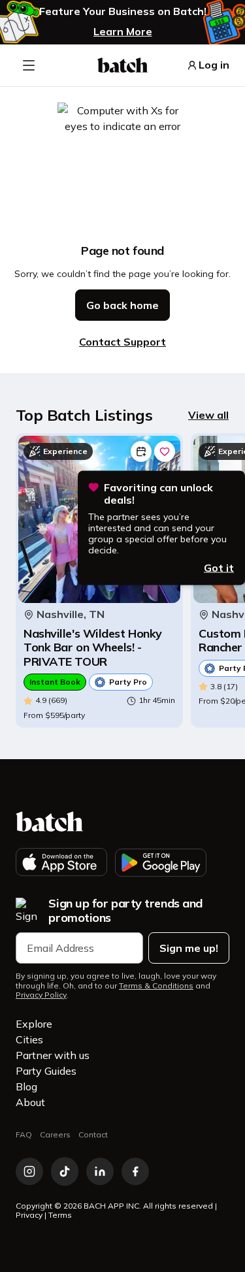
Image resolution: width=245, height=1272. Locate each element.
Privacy (29, 1215)
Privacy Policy (41, 995)
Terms (60, 1215)
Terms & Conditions (156, 985)
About (30, 1102)
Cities (29, 1039)
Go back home (122, 305)
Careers (55, 1134)
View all (208, 414)
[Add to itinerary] (141, 451)
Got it (219, 567)
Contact (93, 1134)
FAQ (24, 1134)
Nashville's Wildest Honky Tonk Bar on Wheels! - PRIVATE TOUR (93, 648)
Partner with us (53, 1055)
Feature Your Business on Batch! (122, 11)
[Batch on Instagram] (29, 1171)
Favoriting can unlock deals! (158, 493)
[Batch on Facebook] (135, 1171)
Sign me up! (188, 947)
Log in (214, 65)
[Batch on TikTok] (64, 1171)
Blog (26, 1086)
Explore (34, 1023)
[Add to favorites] (164, 451)
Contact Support (122, 341)
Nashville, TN (71, 614)
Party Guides (46, 1070)
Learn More (122, 31)
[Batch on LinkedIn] (100, 1171)
